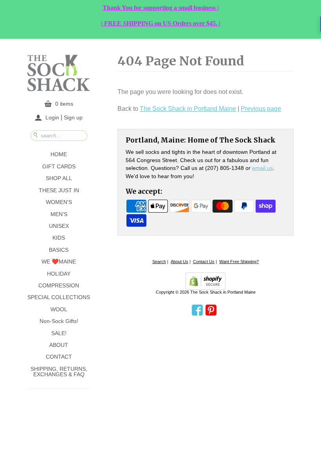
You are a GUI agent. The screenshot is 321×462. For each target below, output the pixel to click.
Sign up (73, 117)
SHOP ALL (59, 178)
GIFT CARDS (59, 166)
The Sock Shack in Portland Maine (188, 108)
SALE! (59, 333)
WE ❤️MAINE (58, 261)
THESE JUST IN (59, 190)
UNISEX (59, 226)
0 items (64, 103)
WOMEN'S (59, 202)
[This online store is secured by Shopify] (205, 281)
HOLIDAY (58, 274)
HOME (58, 154)
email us (262, 168)
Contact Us (204, 261)
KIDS (58, 238)
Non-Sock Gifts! (59, 321)
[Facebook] (197, 310)
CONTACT (59, 357)
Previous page (261, 108)
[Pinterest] (211, 310)
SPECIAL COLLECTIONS (58, 297)
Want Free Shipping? (239, 261)
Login (52, 117)
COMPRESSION (58, 285)
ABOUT (58, 345)
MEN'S (58, 214)
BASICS (59, 250)
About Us (179, 261)
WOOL (58, 309)
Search (159, 261)
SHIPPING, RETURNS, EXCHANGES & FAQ (59, 371)
